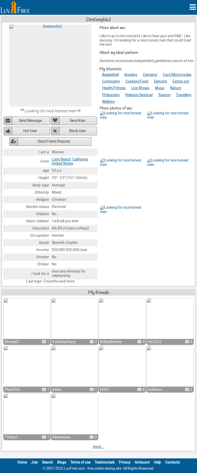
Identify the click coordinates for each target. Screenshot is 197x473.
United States (62, 163)
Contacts (172, 462)
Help (157, 462)
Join (34, 462)
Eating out (181, 81)
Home (22, 462)
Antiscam (142, 462)
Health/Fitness (114, 88)
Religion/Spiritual (139, 95)
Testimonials (105, 462)
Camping (150, 75)
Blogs (61, 462)
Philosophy (111, 95)
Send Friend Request (54, 141)
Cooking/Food (136, 81)
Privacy (125, 462)
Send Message (30, 120)
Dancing (160, 81)
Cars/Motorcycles (177, 75)
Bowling (130, 75)
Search (47, 462)
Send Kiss (77, 120)
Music (159, 88)
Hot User (30, 131)
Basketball (110, 75)
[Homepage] (15, 7)
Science (164, 95)
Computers (111, 81)
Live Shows (140, 88)
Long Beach (61, 159)
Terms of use (80, 462)
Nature (175, 88)
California (80, 159)
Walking (108, 101)
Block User (77, 131)
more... (98, 447)
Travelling (183, 95)
